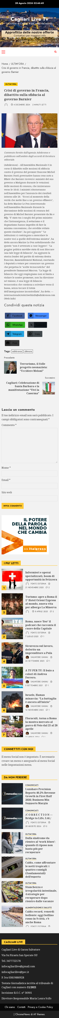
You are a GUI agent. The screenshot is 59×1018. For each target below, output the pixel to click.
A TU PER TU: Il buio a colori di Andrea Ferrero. (39, 674)
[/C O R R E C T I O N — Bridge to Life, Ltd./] (12, 818)
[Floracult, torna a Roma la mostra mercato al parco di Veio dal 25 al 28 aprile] (12, 726)
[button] (3, 51)
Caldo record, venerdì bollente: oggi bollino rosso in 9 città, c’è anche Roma (39, 917)
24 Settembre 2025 (34, 661)
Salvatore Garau (39, 657)
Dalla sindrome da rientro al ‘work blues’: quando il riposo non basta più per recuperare (40, 845)
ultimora (28, 351)
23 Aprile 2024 (32, 737)
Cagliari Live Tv (29, 19)
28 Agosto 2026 (33, 826)
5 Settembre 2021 (34, 685)
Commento (9, 425)
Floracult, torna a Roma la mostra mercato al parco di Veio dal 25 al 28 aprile (41, 724)
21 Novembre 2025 (34, 587)
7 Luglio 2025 (31, 636)
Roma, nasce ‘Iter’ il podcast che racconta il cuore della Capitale (40, 625)
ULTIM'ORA (10, 84)
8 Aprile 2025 (41, 611)
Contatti (21, 1007)
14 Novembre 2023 (34, 710)
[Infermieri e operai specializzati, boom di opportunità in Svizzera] (12, 579)
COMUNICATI (31, 785)
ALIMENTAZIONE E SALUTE (38, 907)
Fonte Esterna (38, 583)
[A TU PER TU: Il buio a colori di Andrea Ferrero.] (12, 677)
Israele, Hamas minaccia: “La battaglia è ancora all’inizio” (40, 698)
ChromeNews (22, 1014)
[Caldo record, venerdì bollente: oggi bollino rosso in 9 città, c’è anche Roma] (12, 916)
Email (6, 480)
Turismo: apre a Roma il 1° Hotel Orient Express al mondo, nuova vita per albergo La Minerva (41, 602)
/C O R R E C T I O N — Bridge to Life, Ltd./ (39, 816)
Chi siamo (10, 1007)
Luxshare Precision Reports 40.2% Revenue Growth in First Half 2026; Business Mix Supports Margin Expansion (40, 797)
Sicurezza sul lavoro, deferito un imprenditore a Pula (39, 649)
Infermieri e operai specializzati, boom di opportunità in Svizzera (41, 576)
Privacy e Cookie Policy (40, 1007)
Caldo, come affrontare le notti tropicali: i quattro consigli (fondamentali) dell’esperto (40, 869)
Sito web (7, 492)
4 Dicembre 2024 (22, 105)
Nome (6, 467)
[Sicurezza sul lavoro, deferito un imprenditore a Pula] (12, 653)
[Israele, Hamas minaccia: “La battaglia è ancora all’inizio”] (12, 702)
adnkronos (17, 351)
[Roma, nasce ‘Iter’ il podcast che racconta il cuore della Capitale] (12, 628)
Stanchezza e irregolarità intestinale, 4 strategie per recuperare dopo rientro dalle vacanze (41, 894)
